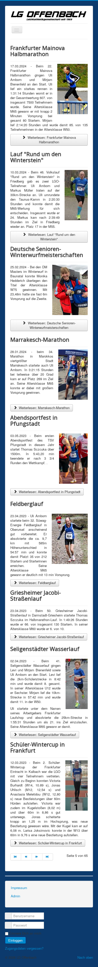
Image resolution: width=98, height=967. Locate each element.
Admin (15, 896)
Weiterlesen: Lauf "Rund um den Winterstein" (51, 236)
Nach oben (85, 957)
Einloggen (15, 940)
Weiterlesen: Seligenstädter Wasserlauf (47, 734)
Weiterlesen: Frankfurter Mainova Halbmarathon (51, 139)
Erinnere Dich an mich (25, 933)
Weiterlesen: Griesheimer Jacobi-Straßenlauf (51, 636)
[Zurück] (26, 856)
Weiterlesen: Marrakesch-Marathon (44, 407)
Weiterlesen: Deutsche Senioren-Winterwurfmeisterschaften (51, 325)
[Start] (15, 856)
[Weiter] (37, 856)
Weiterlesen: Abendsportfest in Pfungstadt (49, 491)
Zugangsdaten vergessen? (24, 948)
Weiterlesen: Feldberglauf (37, 582)
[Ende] (47, 856)
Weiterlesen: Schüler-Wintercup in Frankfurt (50, 843)
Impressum (19, 887)
